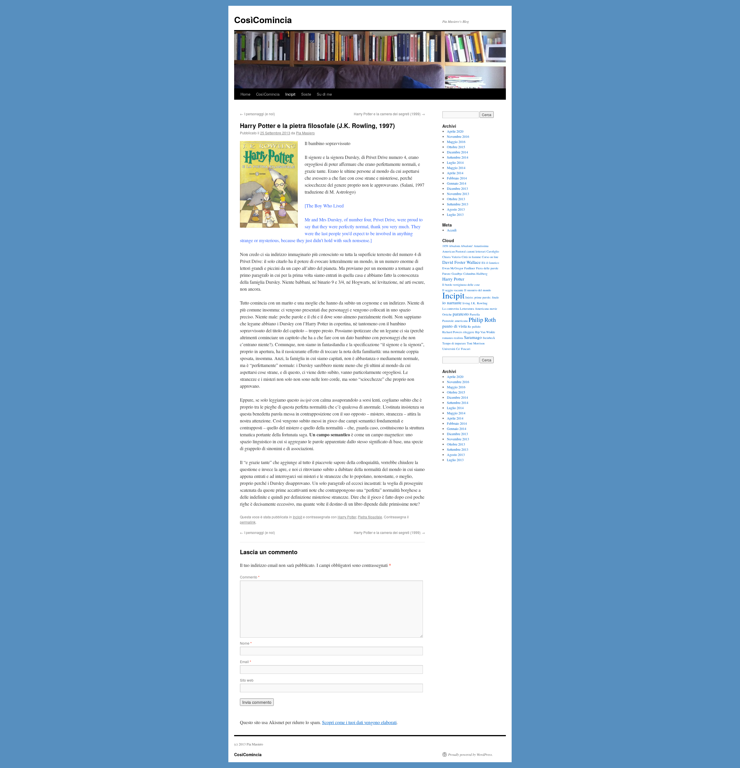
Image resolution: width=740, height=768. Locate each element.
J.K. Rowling (479, 303)
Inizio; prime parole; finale (482, 297)
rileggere (468, 332)
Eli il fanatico (490, 263)
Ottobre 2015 (456, 146)
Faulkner (469, 268)
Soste (306, 94)
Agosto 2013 (456, 209)
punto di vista (454, 326)
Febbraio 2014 (457, 178)
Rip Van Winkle (485, 332)
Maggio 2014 (456, 167)
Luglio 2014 (455, 162)
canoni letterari (476, 251)
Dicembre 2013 (457, 188)
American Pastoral (454, 251)
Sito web (247, 680)
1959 (445, 246)
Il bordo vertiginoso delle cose (461, 285)
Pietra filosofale (370, 516)
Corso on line (490, 257)
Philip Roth (482, 320)
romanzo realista (452, 338)
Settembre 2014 (457, 157)
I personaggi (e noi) (257, 113)
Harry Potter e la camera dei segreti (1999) (389, 113)
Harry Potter (347, 516)
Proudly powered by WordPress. (470, 754)
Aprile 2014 (455, 172)
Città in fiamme (471, 257)
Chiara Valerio (451, 257)
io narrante (452, 302)
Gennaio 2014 (456, 183)
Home (245, 94)
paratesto (461, 314)
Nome (246, 643)
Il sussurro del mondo (477, 290)
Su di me (324, 94)
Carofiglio (492, 251)
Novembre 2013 (458, 193)
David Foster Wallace (461, 262)
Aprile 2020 (455, 131)
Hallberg (481, 274)
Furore (446, 274)
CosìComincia (263, 19)
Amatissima (481, 246)
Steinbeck (489, 338)
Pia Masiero (305, 132)
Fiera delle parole (487, 268)
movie (493, 309)
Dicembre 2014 (457, 152)
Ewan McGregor (452, 268)
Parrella (475, 314)
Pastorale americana (455, 321)
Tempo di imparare (454, 343)
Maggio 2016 (456, 141)
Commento (250, 576)
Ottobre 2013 (456, 198)
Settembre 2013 (457, 204)
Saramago (473, 337)
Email (245, 661)
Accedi (451, 230)
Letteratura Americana (474, 309)
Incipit (290, 94)
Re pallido (474, 326)
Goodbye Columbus (464, 274)
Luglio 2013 (455, 214)
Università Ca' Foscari (456, 349)
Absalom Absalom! (461, 246)
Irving (466, 303)
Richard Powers (452, 332)
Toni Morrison (475, 343)
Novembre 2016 (458, 136)
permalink (248, 522)
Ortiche (447, 314)
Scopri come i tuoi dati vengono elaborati (359, 722)
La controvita (450, 309)
